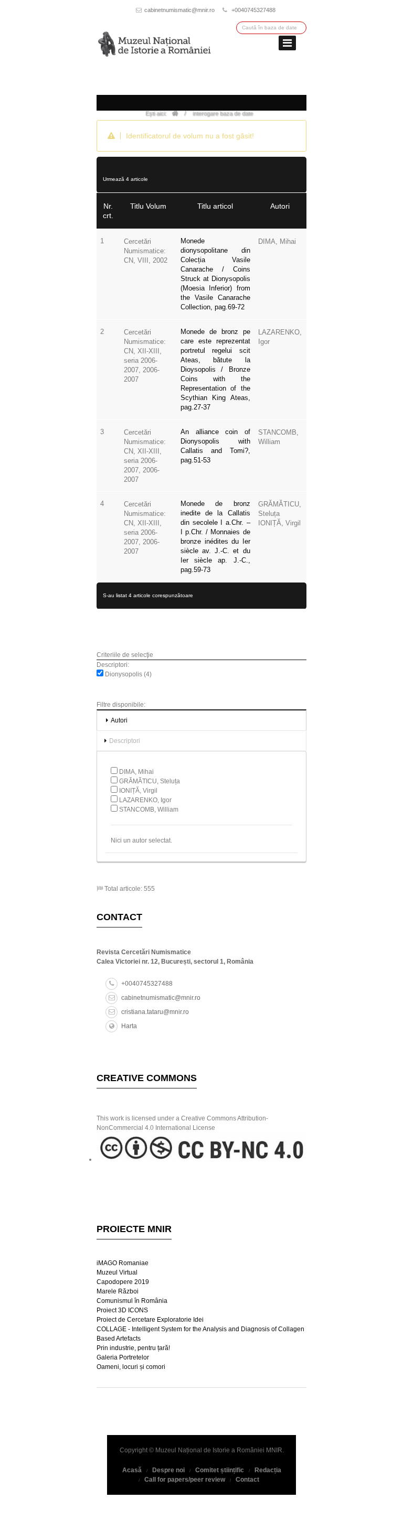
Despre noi (168, 1470)
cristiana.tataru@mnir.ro (155, 1012)
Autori (119, 720)
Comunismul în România (132, 1300)
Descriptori (124, 741)
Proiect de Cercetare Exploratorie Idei (150, 1319)
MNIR (274, 1450)
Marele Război (118, 1291)
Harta (129, 1026)
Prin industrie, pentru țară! (133, 1348)
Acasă (132, 1470)
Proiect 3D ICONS (122, 1310)
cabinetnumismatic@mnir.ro (179, 10)
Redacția (267, 1470)
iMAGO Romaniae (123, 1263)
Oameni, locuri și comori (131, 1367)
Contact (247, 1479)
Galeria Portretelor (123, 1357)
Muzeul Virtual (117, 1272)
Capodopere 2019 (123, 1282)
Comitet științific (219, 1470)
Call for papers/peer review (184, 1479)
